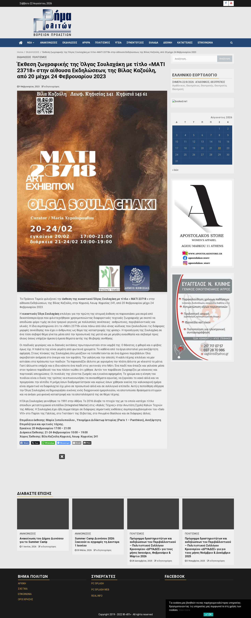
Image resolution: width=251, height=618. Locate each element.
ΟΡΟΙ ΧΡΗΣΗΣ (25, 599)
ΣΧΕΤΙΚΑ (22, 588)
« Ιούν (175, 170)
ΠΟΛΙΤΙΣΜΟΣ (102, 42)
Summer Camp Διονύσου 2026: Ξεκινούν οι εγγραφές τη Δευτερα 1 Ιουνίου (97, 542)
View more (184, 610)
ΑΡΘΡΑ (86, 42)
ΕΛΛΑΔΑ (153, 42)
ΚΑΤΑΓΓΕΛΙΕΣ (185, 42)
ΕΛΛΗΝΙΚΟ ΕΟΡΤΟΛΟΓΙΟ (194, 75)
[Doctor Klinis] (202, 317)
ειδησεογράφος (51, 86)
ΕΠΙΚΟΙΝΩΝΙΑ (205, 42)
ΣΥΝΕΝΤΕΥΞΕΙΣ (135, 42)
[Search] (231, 42)
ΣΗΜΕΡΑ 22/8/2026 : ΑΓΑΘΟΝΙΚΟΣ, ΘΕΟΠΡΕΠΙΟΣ (198, 82)
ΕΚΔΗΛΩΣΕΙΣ (69, 42)
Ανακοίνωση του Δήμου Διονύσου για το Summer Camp (42, 540)
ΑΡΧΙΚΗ (22, 583)
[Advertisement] (169, 22)
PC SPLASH (97, 583)
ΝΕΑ (29, 42)
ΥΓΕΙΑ (118, 42)
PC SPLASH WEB (100, 589)
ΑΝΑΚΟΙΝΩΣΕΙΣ (48, 42)
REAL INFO (96, 595)
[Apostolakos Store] (202, 223)
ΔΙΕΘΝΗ (167, 42)
